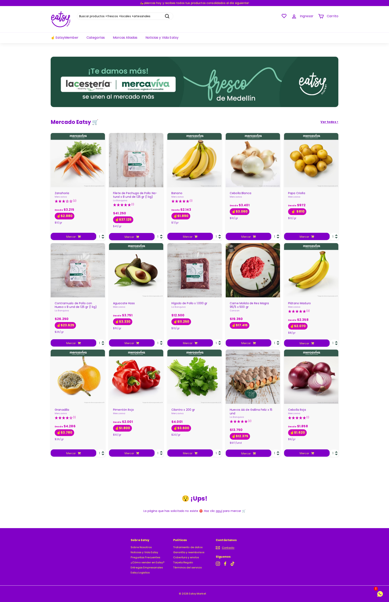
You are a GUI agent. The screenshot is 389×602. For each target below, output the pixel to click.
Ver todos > (329, 122)
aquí (219, 511)
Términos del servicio (187, 567)
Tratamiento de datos (188, 547)
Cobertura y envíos (186, 557)
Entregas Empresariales (147, 567)
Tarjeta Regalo (183, 562)
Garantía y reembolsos (188, 552)
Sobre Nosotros (141, 547)
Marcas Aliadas (125, 37)
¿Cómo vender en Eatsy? (148, 562)
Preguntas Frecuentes (145, 557)
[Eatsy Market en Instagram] (218, 564)
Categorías (96, 37)
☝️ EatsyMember (64, 37)
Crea (139, 3)
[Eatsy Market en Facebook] (225, 564)
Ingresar (306, 16)
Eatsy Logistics (140, 572)
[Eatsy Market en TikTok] (232, 564)
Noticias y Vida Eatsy (161, 37)
